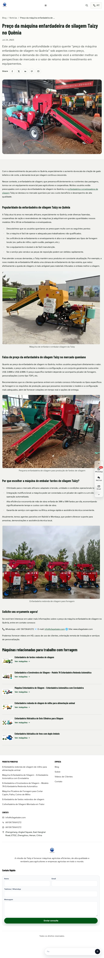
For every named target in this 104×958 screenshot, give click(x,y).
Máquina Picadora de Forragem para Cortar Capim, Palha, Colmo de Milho (22, 793)
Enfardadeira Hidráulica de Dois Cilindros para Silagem (39, 718)
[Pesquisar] (87, 5)
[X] (19, 71)
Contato (58, 781)
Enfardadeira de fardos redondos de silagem (34, 657)
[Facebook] (12, 71)
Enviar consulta (51, 920)
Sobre (57, 771)
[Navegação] (45, 5)
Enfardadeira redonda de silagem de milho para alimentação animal (45, 703)
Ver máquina (21, 661)
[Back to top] (99, 463)
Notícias (13, 18)
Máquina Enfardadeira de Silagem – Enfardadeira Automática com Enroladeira (49, 687)
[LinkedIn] (25, 71)
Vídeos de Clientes (64, 776)
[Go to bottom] (99, 494)
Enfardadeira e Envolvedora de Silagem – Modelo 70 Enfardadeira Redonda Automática (53, 672)
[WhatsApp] (32, 71)
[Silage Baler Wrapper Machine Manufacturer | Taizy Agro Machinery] (4, 4)
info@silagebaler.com (55, 629)
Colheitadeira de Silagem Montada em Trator (23, 804)
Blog (4, 18)
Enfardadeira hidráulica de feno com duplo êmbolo (37, 733)
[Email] (38, 71)
